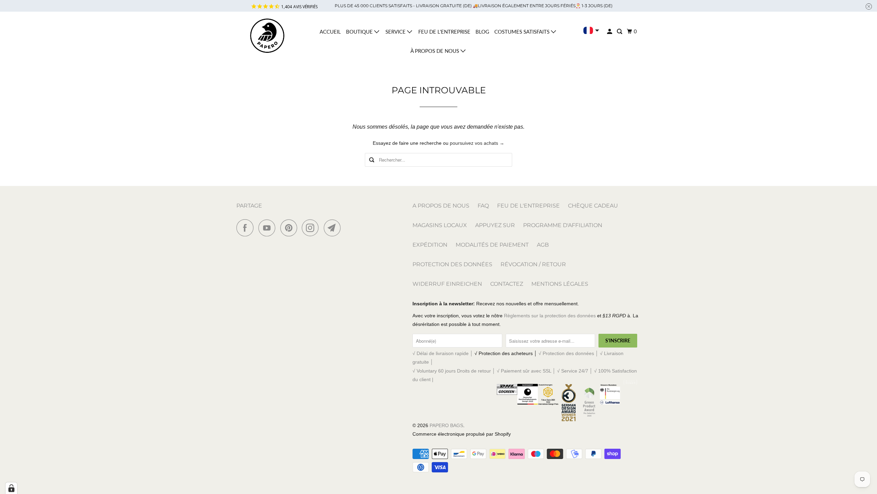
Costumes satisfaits (522, 31)
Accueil (330, 31)
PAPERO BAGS (446, 425)
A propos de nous (440, 205)
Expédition (429, 245)
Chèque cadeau (593, 205)
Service (396, 31)
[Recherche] (620, 31)
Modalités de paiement (492, 245)
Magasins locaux (439, 225)
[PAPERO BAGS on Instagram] (312, 227)
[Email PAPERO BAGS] (334, 227)
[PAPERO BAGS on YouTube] (268, 227)
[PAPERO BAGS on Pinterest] (290, 227)
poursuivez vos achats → (477, 143)
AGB (543, 245)
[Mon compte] (610, 31)
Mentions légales (559, 284)
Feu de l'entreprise (444, 31)
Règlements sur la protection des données (550, 315)
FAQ (483, 205)
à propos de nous (435, 51)
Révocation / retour (533, 264)
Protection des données (452, 264)
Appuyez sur (495, 225)
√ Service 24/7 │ (575, 371)
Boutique (360, 31)
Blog (482, 31)
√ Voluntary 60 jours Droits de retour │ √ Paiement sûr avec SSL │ (484, 371)
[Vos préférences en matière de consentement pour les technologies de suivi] (11, 488)
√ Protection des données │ (569, 353)
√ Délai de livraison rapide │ (443, 353)
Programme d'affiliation (562, 225)
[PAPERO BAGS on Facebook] (246, 227)
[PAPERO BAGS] (267, 36)
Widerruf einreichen (447, 284)
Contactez (506, 284)
